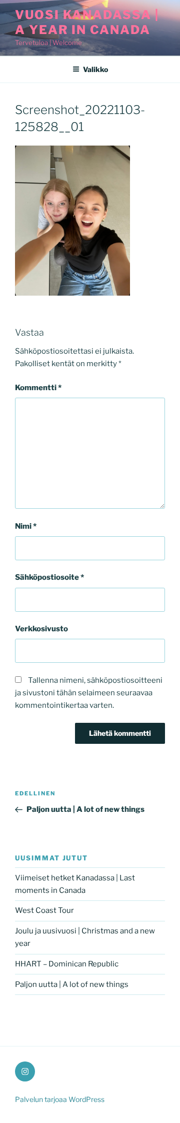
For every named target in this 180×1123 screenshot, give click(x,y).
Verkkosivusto (41, 628)
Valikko (95, 69)
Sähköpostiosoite (49, 577)
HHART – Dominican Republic (66, 963)
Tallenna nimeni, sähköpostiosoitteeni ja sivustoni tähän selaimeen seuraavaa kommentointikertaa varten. (88, 693)
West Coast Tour (44, 910)
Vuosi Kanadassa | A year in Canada (87, 22)
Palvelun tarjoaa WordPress (59, 1099)
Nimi (25, 526)
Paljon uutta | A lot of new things (71, 984)
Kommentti (38, 387)
